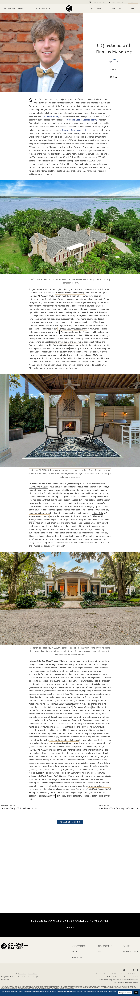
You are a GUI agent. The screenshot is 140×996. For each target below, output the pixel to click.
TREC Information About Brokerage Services (126, 982)
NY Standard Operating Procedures (109, 980)
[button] (111, 77)
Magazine (116, 8)
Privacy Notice (32, 974)
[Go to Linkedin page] (138, 970)
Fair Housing (107, 974)
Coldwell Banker (130, 952)
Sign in (133, 2)
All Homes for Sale (112, 977)
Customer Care (5, 980)
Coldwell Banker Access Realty (76, 130)
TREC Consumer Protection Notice (129, 980)
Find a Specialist (43, 8)
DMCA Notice (116, 974)
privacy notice (49, 991)
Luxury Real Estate (36, 890)
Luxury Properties (13, 8)
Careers (126, 946)
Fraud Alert (124, 974)
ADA (102, 974)
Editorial (96, 8)
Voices (113, 59)
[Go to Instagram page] (133, 970)
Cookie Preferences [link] (133, 974)
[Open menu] (132, 8)
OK (136, 993)
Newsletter (77, 957)
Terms (98, 974)
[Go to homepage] (69, 8)
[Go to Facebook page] (129, 970)
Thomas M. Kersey (51, 116)
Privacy (39, 977)
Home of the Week (83, 890)
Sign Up (70, 928)
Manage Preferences (125, 993)
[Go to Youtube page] (124, 970)
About (74, 952)
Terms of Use (22, 974)
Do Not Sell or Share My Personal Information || (23, 977)
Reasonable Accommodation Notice (129, 977)
